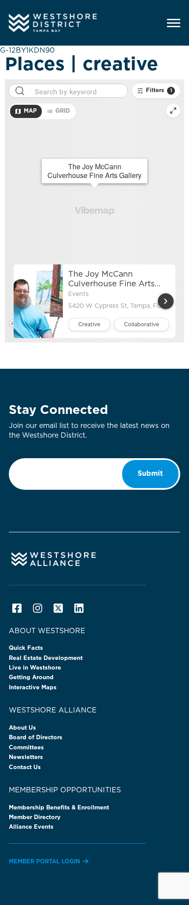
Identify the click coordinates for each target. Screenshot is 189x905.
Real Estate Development (46, 658)
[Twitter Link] (58, 608)
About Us (22, 728)
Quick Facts (26, 648)
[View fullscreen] (173, 110)
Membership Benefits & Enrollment (59, 808)
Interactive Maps (33, 688)
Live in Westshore (35, 668)
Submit (150, 473)
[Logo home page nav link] (68, 23)
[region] (95, 210)
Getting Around (31, 678)
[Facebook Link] (17, 608)
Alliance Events (31, 827)
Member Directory (35, 817)
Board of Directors (35, 738)
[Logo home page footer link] (94, 558)
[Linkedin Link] (79, 608)
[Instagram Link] (37, 608)
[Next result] (166, 301)
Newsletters (26, 757)
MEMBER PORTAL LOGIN (44, 862)
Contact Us (25, 767)
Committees (26, 748)
